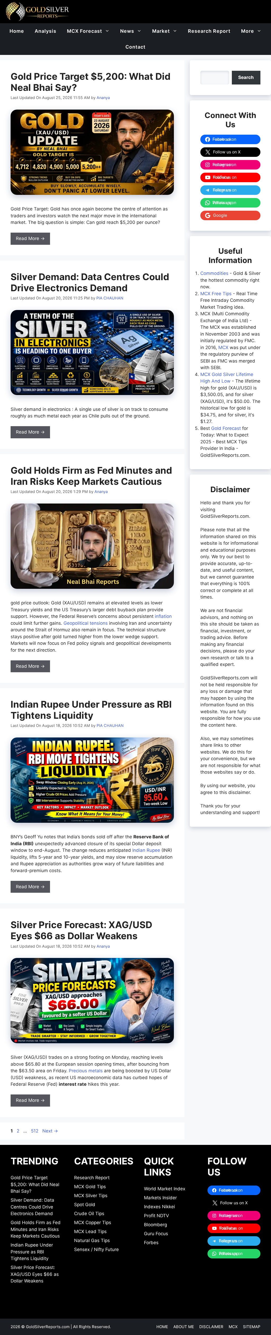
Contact (135, 47)
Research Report (209, 31)
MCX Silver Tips (90, 1195)
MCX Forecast (84, 31)
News (127, 31)
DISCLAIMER (211, 1326)
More (247, 31)
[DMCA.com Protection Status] (233, 1304)
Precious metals (86, 1070)
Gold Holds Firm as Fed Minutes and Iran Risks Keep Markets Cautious (91, 476)
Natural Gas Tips (92, 1240)
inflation (163, 616)
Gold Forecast (226, 428)
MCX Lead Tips (90, 1231)
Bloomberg (155, 1224)
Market (161, 31)
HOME (162, 1326)
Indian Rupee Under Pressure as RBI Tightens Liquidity (91, 710)
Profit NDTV (156, 1215)
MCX (223, 347)
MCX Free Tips (216, 293)
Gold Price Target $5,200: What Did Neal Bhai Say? (35, 1184)
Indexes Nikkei (159, 1206)
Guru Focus (156, 1233)
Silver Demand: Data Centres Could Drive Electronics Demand (90, 282)
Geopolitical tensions (86, 623)
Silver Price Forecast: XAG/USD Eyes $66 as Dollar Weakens (81, 930)
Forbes (151, 1242)
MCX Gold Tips (90, 1186)
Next (50, 1131)
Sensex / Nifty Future (96, 1249)
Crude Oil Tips (89, 1213)
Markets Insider (160, 1197)
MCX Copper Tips (92, 1222)
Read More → (30, 238)
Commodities (214, 273)
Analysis (45, 31)
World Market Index (164, 1188)
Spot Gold (84, 1204)
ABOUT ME (183, 1326)
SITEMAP (251, 1326)
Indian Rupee (146, 850)
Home (17, 31)
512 (35, 1131)
